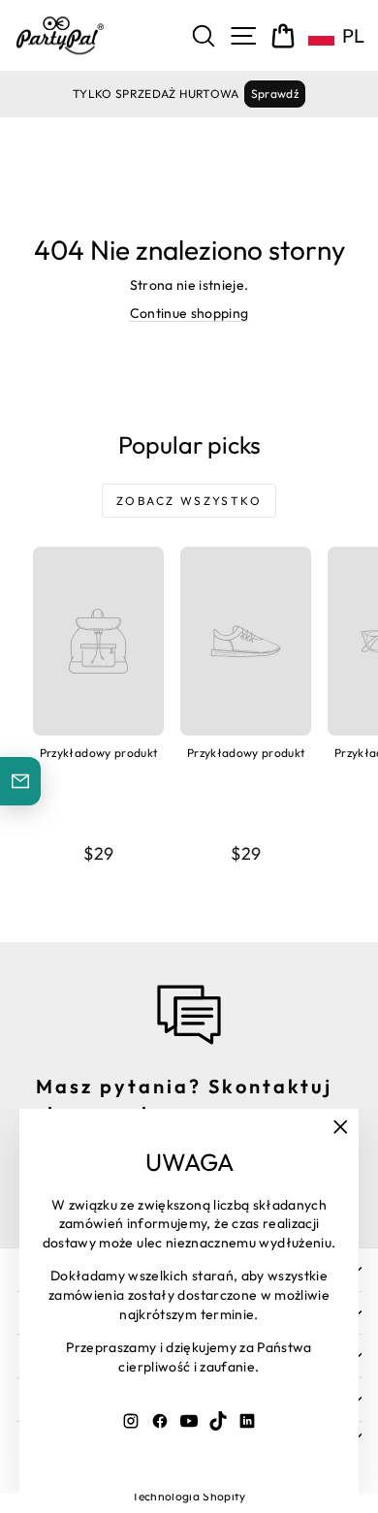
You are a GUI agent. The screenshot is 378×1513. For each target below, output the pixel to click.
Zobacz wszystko (189, 500)
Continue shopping (189, 313)
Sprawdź (275, 93)
